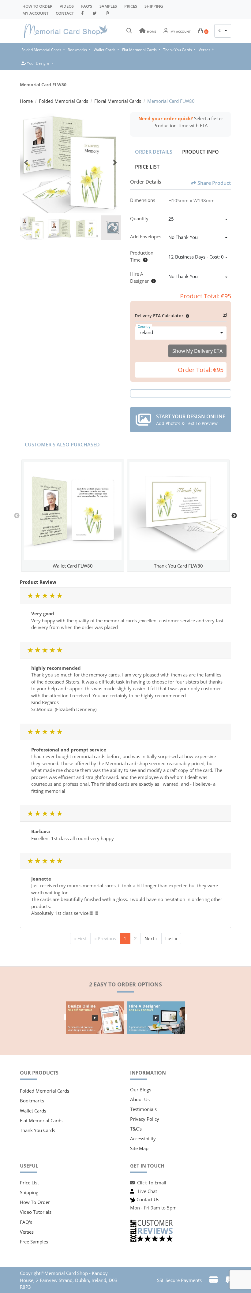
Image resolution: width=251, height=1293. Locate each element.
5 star (59, 595)
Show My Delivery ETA (197, 351)
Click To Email (151, 1182)
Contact (65, 13)
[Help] (144, 260)
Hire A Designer (139, 277)
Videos (67, 6)
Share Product (214, 183)
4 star (52, 595)
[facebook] (83, 13)
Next (234, 516)
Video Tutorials (35, 1212)
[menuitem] (43, 50)
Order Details (153, 151)
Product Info (200, 151)
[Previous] (26, 162)
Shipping (153, 6)
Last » (171, 938)
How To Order (37, 6)
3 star (44, 595)
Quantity (139, 218)
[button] (186, 316)
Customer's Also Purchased (62, 444)
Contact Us (148, 1199)
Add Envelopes (145, 236)
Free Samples (34, 1242)
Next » (151, 938)
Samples (108, 6)
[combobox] (222, 31)
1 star (30, 595)
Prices (130, 6)
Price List (147, 166)
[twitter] (95, 13)
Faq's (86, 6)
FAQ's (26, 1222)
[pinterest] (108, 13)
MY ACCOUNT (35, 13)
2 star (37, 595)
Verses (27, 1232)
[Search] (129, 31)
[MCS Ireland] (66, 31)
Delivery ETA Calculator (159, 316)
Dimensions (142, 200)
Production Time (141, 256)
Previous (17, 516)
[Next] (115, 162)
